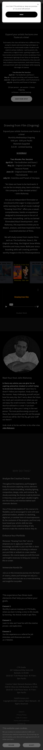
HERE (21, 14)
